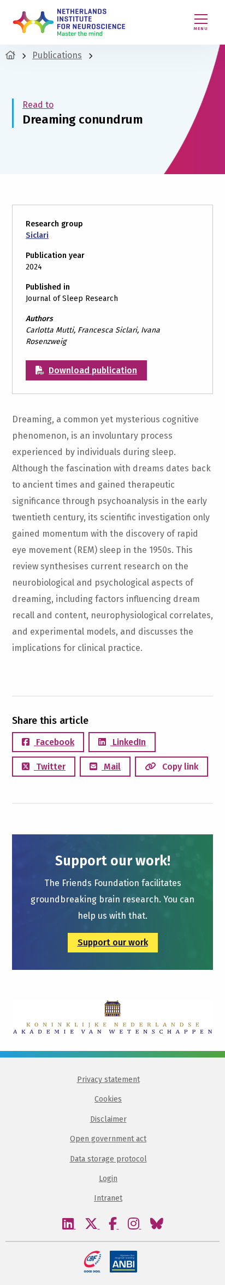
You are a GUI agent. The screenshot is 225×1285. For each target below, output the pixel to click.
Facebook (54, 742)
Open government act (108, 1138)
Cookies (108, 1099)
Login (108, 1178)
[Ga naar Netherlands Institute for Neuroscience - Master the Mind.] (10, 55)
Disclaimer (108, 1119)
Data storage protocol (108, 1159)
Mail (111, 766)
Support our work (113, 942)
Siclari (37, 235)
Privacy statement (108, 1079)
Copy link (179, 766)
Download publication (93, 370)
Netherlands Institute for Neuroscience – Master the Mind (69, 22)
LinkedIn (128, 742)
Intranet (108, 1198)
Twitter (50, 766)
